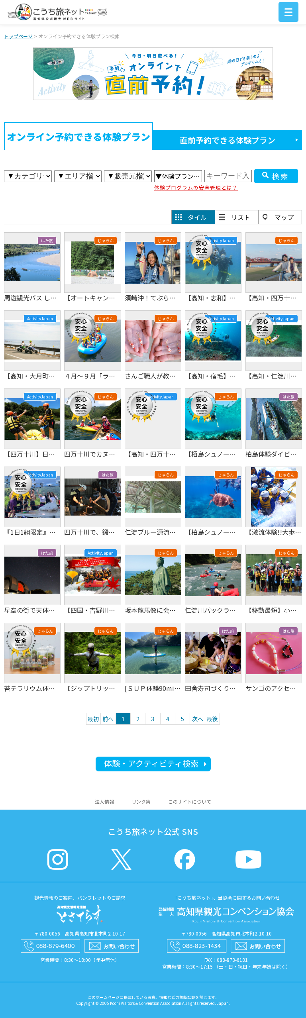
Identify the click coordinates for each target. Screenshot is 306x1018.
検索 (281, 176)
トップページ (18, 36)
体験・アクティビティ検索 (151, 763)
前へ (108, 719)
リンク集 (141, 801)
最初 (93, 719)
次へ (197, 719)
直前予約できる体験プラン (227, 140)
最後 (212, 719)
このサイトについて (189, 801)
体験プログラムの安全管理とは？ (196, 187)
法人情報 (104, 801)
